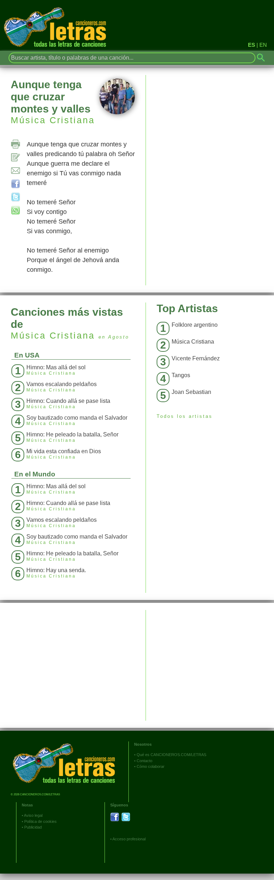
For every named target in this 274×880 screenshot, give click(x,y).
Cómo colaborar (150, 766)
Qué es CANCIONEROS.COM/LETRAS (171, 754)
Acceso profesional (129, 839)
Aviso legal (33, 815)
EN (263, 45)
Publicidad (33, 827)
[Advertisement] (210, 660)
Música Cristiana (53, 120)
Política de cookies (40, 821)
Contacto (144, 761)
